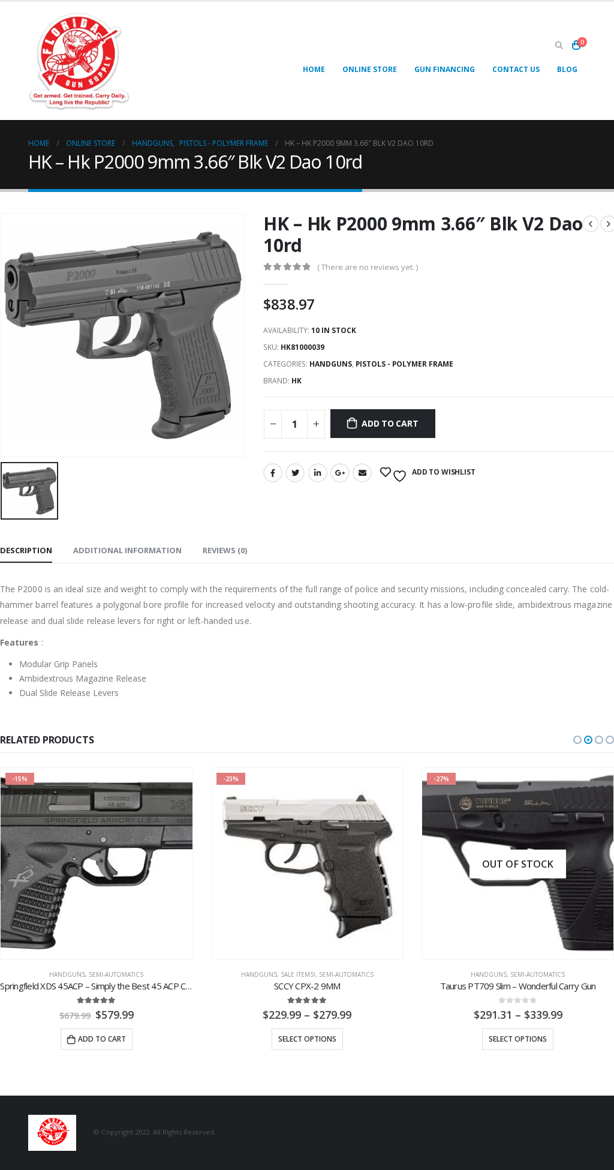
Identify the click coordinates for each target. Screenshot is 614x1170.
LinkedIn (317, 472)
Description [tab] (26, 550)
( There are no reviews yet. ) (367, 267)
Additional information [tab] (127, 550)
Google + (340, 472)
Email (362, 472)
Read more (523, 1039)
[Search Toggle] (558, 45)
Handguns (330, 364)
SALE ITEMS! (87, 974)
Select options (97, 1039)
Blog (567, 69)
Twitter (295, 472)
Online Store (369, 69)
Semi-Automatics (136, 974)
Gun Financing (444, 69)
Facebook (272, 472)
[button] (577, 740)
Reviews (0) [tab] (225, 550)
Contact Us (516, 69)
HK (296, 381)
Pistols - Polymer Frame (404, 364)
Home (314, 69)
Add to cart (390, 423)
